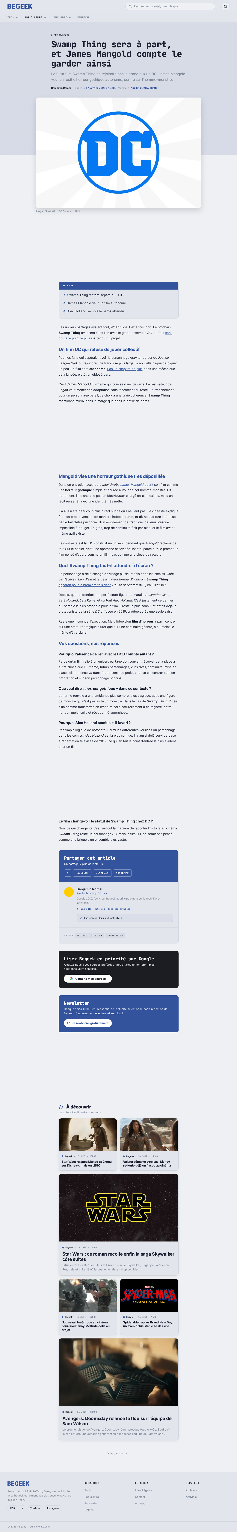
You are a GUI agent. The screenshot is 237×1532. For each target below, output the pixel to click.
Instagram (53, 1508)
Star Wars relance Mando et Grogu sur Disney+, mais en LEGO (87, 1163)
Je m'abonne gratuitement (90, 1023)
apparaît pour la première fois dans (85, 585)
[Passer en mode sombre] (225, 6)
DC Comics (83, 935)
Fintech (83, 17)
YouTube (35, 1508)
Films (98, 935)
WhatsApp (122, 873)
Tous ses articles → (120, 908)
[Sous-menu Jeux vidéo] (70, 17)
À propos (141, 1503)
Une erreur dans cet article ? (103, 918)
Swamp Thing (115, 935)
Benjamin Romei (61, 87)
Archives (191, 1490)
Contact (140, 1496)
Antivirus (191, 1496)
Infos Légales (143, 1490)
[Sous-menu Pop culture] (45, 17)
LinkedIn (102, 873)
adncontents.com (40, 1526)
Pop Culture (62, 35)
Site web (99, 908)
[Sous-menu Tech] (17, 17)
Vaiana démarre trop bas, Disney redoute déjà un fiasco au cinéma (147, 1163)
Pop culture (33, 17)
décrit (136, 484)
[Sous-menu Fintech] (91, 17)
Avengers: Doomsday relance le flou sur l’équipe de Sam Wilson (117, 1421)
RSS (12, 1508)
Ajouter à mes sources (90, 978)
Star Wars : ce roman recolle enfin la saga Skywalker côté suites (118, 1256)
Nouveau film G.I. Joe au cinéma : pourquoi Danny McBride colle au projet (86, 1326)
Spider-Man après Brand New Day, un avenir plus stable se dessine (148, 1324)
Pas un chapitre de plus (125, 369)
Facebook (82, 873)
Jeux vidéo (60, 17)
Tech (11, 17)
